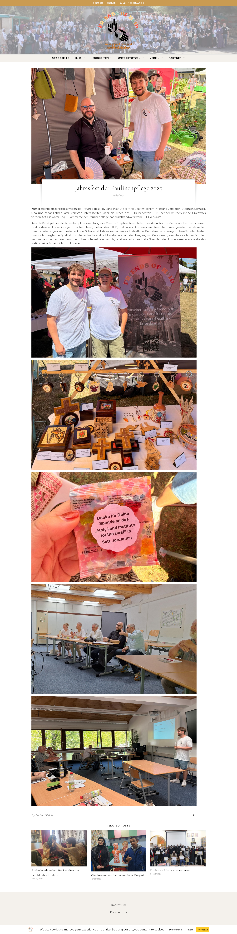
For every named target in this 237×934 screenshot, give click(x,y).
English (112, 3)
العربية (123, 3)
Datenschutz (118, 912)
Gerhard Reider (44, 815)
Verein (154, 57)
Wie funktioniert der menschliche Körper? (117, 875)
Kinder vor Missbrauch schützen (170, 870)
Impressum (118, 905)
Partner (175, 57)
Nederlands (136, 3)
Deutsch (99, 3)
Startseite (60, 57)
